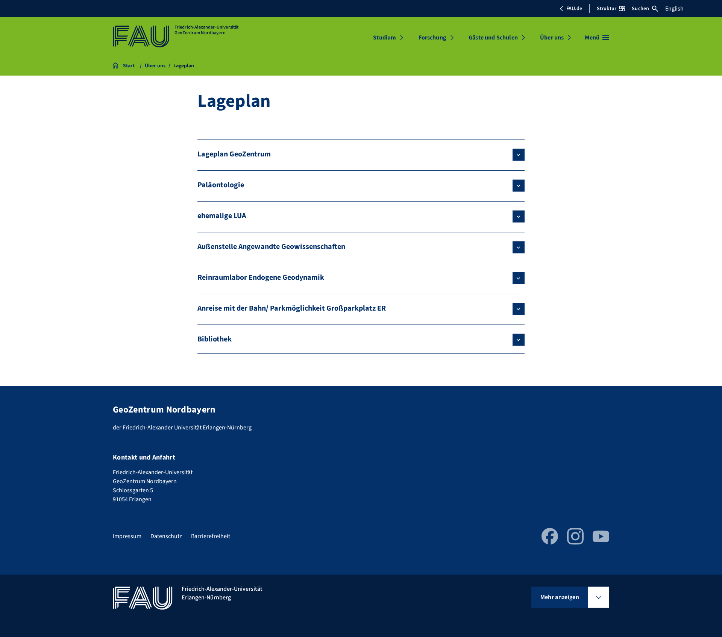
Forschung (432, 37)
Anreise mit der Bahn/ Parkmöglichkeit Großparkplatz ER (291, 308)
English (674, 9)
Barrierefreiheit (210, 536)
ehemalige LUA (221, 216)
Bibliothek (214, 339)
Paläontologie (220, 185)
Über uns (552, 37)
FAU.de (574, 8)
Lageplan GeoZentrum (234, 154)
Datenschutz (166, 536)
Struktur (606, 8)
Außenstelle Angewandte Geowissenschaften (271, 246)
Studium (384, 37)
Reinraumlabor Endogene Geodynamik (260, 277)
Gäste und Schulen (493, 37)
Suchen (640, 8)
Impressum (127, 536)
